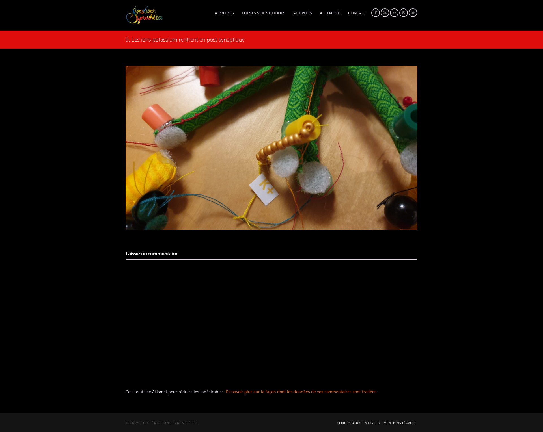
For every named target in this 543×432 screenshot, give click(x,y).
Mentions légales (399, 423)
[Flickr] (394, 13)
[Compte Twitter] (413, 13)
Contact (357, 13)
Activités (302, 13)
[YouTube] (385, 13)
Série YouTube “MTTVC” (357, 423)
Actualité (330, 13)
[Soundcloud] (403, 13)
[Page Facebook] (375, 13)
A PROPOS (224, 13)
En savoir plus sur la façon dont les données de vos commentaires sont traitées (301, 391)
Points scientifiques (263, 13)
